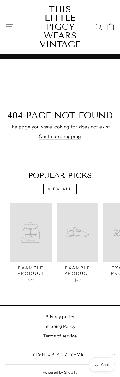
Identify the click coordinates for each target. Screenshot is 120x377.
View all (60, 189)
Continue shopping (60, 136)
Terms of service (60, 336)
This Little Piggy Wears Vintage (60, 26)
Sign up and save (59, 354)
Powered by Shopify (60, 372)
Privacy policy (60, 316)
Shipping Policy (60, 326)
